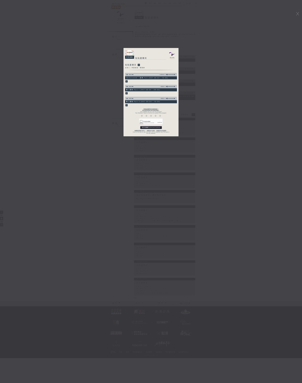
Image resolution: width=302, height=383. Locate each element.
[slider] (171, 74)
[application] (150, 74)
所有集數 (129, 57)
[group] (166, 74)
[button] (127, 74)
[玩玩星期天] (138, 65)
